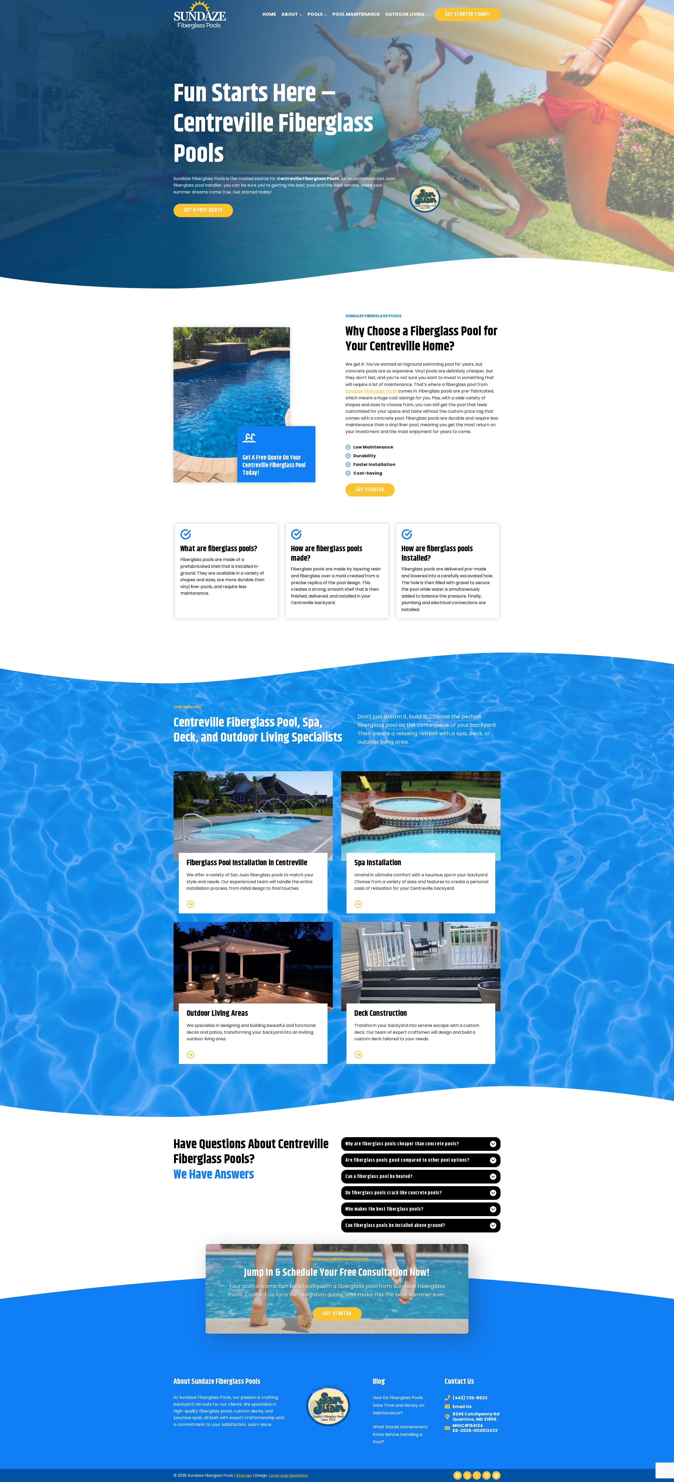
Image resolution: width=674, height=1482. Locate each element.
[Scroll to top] (660, 1460)
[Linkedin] (486, 1475)
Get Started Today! (467, 14)
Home (269, 14)
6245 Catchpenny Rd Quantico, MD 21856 (476, 1416)
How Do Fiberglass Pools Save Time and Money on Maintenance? (398, 1405)
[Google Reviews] (467, 1475)
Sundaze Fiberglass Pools (371, 391)
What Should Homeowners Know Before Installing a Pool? (400, 1434)
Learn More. (260, 1424)
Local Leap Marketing (288, 1475)
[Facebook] (457, 1475)
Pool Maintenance (356, 14)
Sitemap (244, 1475)
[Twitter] (477, 1475)
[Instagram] (496, 1475)
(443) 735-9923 (470, 1398)
